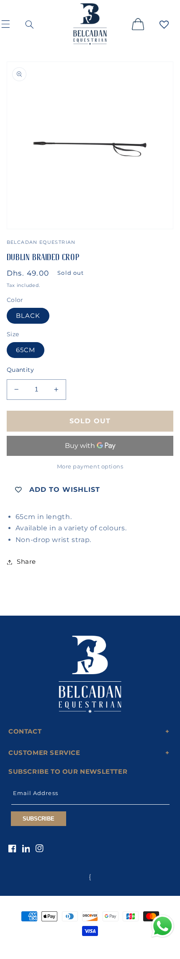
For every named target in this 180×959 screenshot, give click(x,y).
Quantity (20, 369)
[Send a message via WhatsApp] (162, 926)
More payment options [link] (90, 466)
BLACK (28, 316)
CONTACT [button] (24, 731)
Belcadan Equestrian (76, 946)
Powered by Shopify (121, 946)
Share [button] (26, 561)
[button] (11, 23)
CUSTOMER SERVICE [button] (44, 753)
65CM (25, 350)
